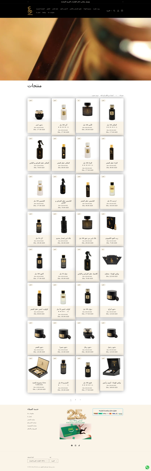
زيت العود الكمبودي (111, 238)
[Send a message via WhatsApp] (147, 467)
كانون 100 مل (39, 274)
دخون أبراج (112, 309)
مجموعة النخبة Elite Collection (39, 383)
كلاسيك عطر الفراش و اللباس (88, 274)
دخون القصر (39, 347)
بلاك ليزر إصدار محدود (63, 238)
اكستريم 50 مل (63, 383)
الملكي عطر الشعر (63, 163)
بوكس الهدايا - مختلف (112, 274)
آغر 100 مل (63, 125)
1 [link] (70, 399)
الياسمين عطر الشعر (87, 201)
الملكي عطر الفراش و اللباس (39, 163)
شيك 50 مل (63, 274)
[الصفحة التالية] (80, 400)
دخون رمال (87, 347)
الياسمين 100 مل (39, 201)
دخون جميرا (63, 347)
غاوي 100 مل (87, 383)
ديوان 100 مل (87, 309)
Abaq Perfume (34, 467)
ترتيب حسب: (95, 95)
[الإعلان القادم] (123, 1)
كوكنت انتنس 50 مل (63, 309)
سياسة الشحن (31, 419)
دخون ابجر (39, 125)
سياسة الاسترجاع (31, 422)
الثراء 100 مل (87, 163)
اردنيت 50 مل (111, 201)
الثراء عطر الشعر (112, 163)
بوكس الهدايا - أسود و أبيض (112, 383)
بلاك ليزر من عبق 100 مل (87, 238)
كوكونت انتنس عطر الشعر (39, 309)
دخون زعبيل (112, 347)
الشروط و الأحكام (32, 428)
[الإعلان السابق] (28, 1)
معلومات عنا (30, 413)
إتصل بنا (29, 416)
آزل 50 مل (39, 238)
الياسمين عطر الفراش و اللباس (63, 202)
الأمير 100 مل (87, 125)
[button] (114, 11)
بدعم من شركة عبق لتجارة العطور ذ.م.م (46, 467)
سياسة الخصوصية (32, 425)
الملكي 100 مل (112, 125)
